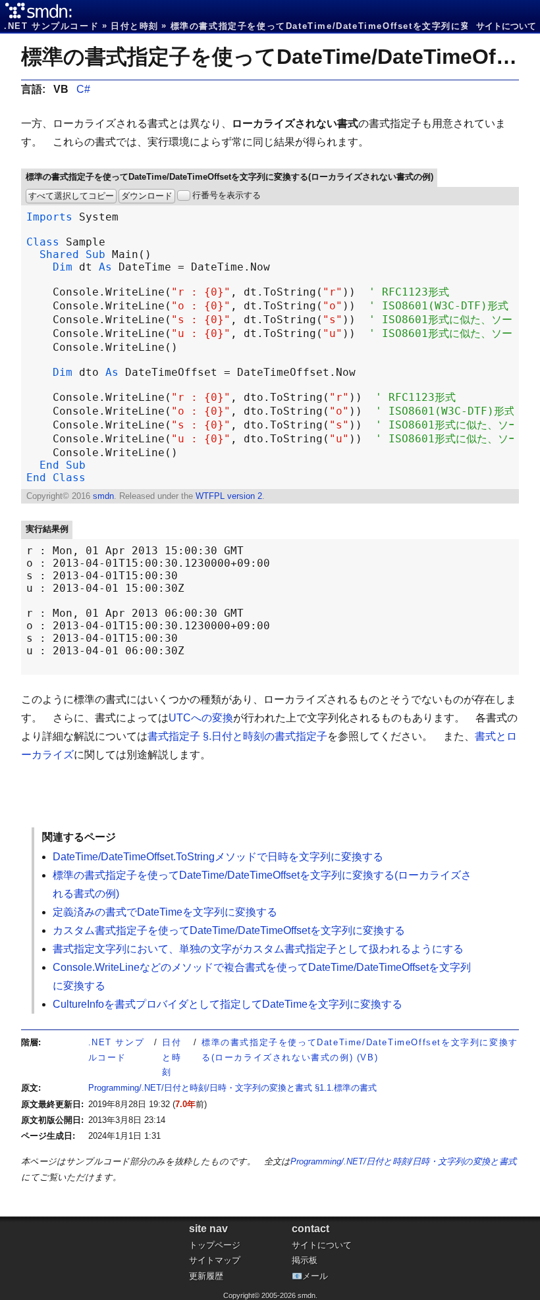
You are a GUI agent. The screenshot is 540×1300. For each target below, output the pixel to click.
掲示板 (304, 1260)
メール (315, 1276)
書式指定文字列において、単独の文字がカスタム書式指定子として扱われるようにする (258, 948)
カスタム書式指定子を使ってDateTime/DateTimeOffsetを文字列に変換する (229, 930)
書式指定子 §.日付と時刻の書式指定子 (237, 736)
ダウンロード (147, 196)
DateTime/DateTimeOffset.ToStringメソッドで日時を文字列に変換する (218, 856)
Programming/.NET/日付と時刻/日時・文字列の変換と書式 (403, 1161)
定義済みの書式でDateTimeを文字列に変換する (165, 912)
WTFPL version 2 (229, 496)
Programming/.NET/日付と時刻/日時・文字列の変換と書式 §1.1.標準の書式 (232, 1088)
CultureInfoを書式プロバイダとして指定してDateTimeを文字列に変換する (227, 1004)
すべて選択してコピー (71, 196)
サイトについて (506, 26)
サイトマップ (214, 1260)
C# (83, 89)
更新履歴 (206, 1276)
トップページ (214, 1245)
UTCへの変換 (201, 717)
